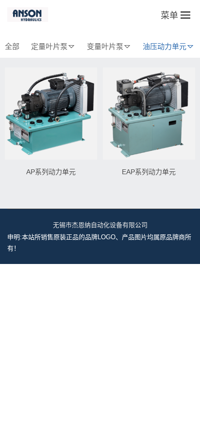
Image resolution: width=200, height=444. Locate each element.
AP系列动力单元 (51, 172)
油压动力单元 (164, 46)
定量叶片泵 (49, 46)
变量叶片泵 (105, 46)
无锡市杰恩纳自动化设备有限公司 (100, 225)
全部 (12, 46)
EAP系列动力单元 (149, 172)
